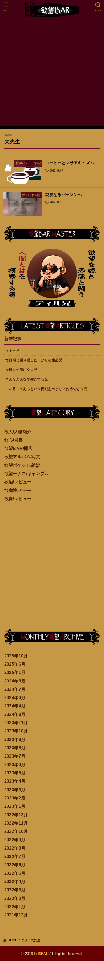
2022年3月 (15, 889)
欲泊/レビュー (18, 481)
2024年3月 (15, 714)
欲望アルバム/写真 (22, 456)
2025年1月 (15, 672)
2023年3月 (15, 789)
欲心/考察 (13, 440)
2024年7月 (15, 689)
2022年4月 (15, 881)
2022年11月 (16, 823)
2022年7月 (15, 856)
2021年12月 (16, 914)
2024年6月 (15, 697)
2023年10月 (16, 730)
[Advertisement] (52, 74)
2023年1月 (15, 806)
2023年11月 (16, 722)
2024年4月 (15, 705)
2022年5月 (15, 873)
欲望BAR (41, 954)
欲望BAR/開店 (18, 448)
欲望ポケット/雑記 (22, 465)
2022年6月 (15, 864)
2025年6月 (15, 664)
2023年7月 (15, 756)
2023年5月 (15, 772)
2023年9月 (15, 739)
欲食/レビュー (18, 498)
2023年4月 (15, 781)
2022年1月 (15, 906)
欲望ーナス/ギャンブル (26, 473)
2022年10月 (16, 831)
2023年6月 (15, 764)
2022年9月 (15, 839)
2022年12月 (16, 814)
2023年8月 (15, 747)
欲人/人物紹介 (18, 431)
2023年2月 (15, 797)
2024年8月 (15, 680)
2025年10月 (16, 655)
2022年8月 (15, 848)
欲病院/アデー (18, 490)
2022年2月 (15, 898)
